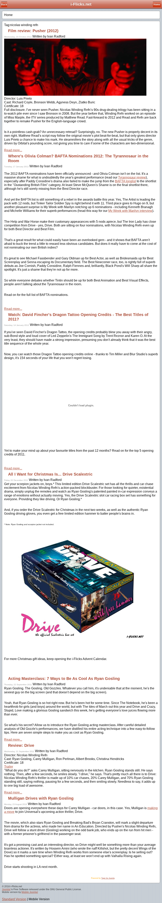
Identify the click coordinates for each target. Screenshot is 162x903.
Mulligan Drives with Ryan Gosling (40, 798)
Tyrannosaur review (132, 177)
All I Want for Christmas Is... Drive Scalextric (50, 474)
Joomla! (6, 889)
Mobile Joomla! (30, 892)
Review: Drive (21, 745)
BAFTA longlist (125, 181)
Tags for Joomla (108, 878)
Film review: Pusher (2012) (33, 31)
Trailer (8, 766)
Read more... (13, 150)
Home (157, 4)
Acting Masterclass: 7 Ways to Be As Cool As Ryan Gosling (64, 678)
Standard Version (14, 899)
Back (4, 4)
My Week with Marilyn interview (130, 210)
